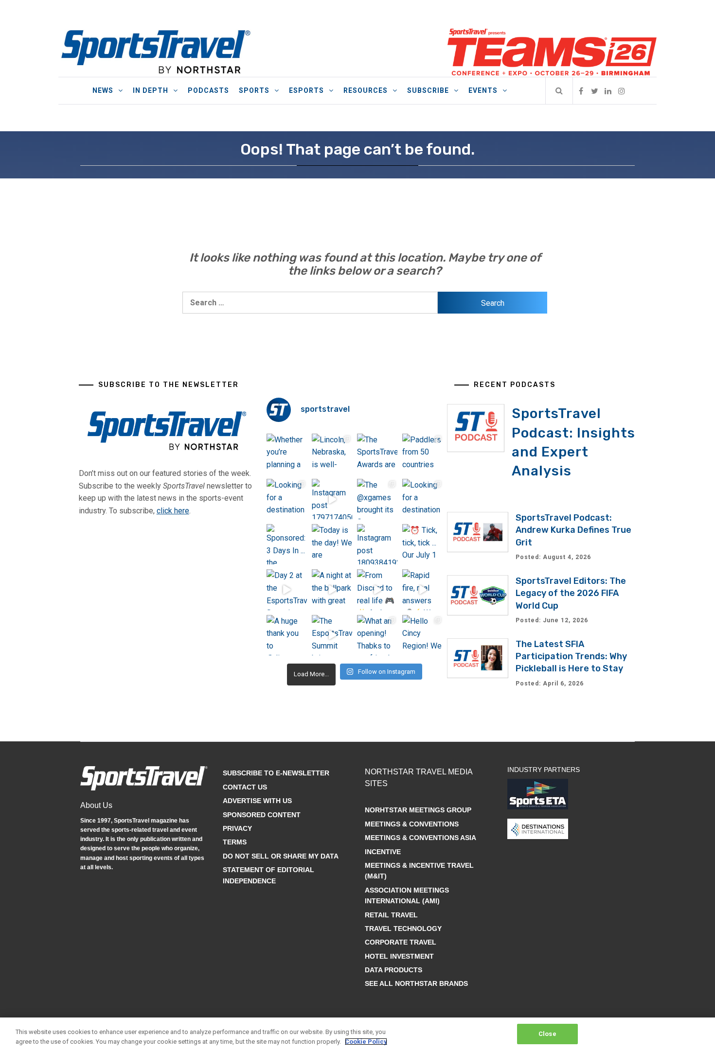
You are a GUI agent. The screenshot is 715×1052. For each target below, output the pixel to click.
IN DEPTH (150, 90)
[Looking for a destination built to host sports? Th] (287, 499)
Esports (306, 90)
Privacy (237, 828)
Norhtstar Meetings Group (418, 810)
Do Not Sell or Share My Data (281, 856)
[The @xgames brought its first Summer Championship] (377, 499)
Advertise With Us (257, 801)
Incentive (383, 852)
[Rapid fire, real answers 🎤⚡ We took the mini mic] (422, 589)
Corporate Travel (400, 942)
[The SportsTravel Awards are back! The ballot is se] (377, 454)
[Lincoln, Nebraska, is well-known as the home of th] (332, 454)
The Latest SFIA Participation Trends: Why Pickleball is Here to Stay (571, 656)
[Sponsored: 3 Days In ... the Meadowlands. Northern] (287, 544)
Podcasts (208, 90)
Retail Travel (391, 915)
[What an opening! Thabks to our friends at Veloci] (377, 635)
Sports (254, 90)
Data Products (393, 970)
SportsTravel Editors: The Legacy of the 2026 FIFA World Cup (571, 593)
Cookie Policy (366, 1041)
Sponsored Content (262, 815)
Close (547, 1033)
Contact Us (245, 787)
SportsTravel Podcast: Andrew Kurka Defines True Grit (573, 529)
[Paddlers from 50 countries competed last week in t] (422, 454)
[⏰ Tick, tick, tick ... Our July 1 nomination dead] (422, 544)
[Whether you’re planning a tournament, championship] (287, 454)
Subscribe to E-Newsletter (276, 773)
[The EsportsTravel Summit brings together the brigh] (332, 635)
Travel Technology (403, 928)
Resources (365, 90)
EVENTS (483, 90)
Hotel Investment (399, 956)
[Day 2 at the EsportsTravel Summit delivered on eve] (287, 589)
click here (173, 510)
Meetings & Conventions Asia (420, 838)
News (102, 90)
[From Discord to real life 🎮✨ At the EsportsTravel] (377, 589)
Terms (235, 842)
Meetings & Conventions (412, 824)
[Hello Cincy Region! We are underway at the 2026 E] (422, 635)
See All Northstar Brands (416, 983)
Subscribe (428, 90)
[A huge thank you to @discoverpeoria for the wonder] (287, 635)
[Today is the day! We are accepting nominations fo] (332, 544)
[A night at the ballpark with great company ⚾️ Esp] (332, 589)
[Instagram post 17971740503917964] (332, 499)
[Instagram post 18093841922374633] (377, 544)
